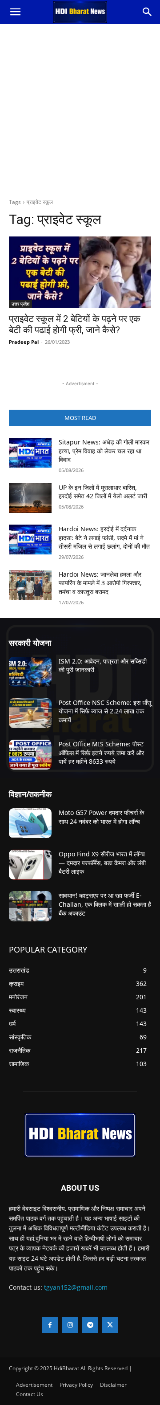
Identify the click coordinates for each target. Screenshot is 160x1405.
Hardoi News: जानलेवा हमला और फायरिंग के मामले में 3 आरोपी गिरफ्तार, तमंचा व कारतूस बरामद (100, 583)
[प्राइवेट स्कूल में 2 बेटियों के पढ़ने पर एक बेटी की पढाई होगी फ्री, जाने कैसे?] (80, 272)
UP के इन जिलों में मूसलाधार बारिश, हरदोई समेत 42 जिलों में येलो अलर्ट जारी (103, 492)
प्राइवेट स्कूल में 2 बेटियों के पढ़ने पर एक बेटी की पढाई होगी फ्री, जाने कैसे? (74, 324)
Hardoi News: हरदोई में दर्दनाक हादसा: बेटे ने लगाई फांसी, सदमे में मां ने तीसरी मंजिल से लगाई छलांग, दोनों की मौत (104, 537)
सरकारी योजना (30, 642)
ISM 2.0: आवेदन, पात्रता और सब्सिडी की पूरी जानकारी (103, 665)
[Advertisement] (80, 109)
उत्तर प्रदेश (20, 304)
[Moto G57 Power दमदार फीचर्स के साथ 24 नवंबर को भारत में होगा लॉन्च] (30, 823)
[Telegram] (90, 1325)
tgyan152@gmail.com (76, 1287)
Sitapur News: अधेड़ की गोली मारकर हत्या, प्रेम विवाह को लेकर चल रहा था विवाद (104, 451)
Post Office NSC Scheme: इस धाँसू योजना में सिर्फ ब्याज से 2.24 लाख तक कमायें (105, 711)
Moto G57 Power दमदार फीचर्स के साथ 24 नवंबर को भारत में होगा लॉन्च (101, 817)
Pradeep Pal (24, 341)
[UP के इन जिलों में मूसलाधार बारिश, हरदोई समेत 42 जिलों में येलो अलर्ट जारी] (30, 498)
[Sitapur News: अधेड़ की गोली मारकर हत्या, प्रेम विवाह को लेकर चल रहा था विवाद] (30, 453)
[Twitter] (110, 1325)
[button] (15, 12)
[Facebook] (50, 1325)
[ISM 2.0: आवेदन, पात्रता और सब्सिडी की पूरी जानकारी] (30, 672)
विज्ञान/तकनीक (30, 794)
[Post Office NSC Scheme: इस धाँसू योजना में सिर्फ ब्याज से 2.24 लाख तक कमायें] (30, 713)
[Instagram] (70, 1325)
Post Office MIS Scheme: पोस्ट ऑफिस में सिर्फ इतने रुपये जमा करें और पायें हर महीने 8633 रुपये (101, 753)
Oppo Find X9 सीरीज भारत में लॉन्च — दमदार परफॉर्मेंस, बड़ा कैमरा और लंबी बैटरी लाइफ (102, 863)
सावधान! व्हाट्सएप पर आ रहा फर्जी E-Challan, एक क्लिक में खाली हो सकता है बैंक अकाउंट (105, 904)
